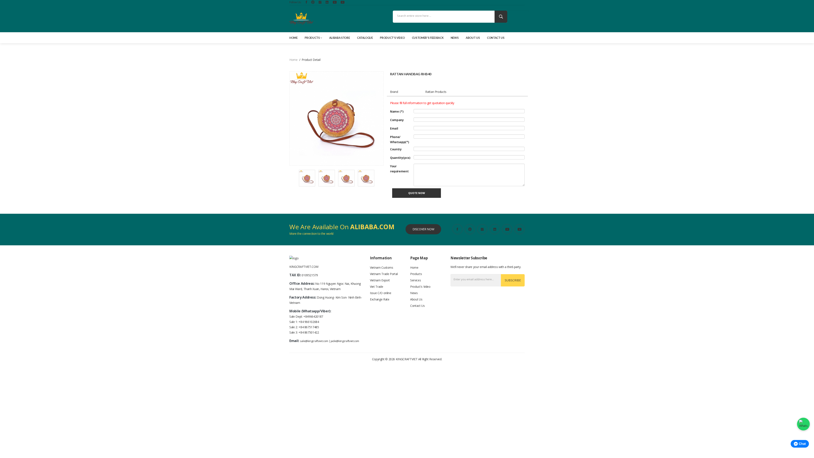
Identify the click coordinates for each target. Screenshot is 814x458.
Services (415, 280)
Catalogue (365, 37)
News (455, 37)
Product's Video (392, 37)
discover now (423, 229)
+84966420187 (313, 316)
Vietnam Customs (381, 267)
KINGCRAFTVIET (406, 359)
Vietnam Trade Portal (384, 274)
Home (293, 37)
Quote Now (416, 193)
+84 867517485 (308, 327)
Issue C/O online (380, 293)
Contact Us (496, 37)
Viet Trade (376, 287)
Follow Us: (295, 2)
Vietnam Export (380, 280)
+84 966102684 (308, 322)
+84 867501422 (308, 332)
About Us (473, 37)
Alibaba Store (339, 37)
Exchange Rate (379, 299)
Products (312, 37)
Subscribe (513, 280)
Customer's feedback (427, 37)
